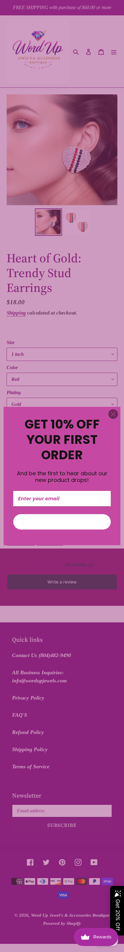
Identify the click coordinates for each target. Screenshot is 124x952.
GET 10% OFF (62, 521)
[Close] (113, 414)
